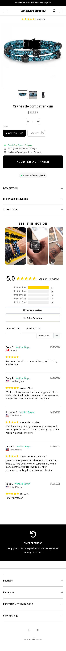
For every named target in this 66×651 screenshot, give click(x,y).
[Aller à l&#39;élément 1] (22, 94)
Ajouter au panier (33, 161)
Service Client (10, 615)
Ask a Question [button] (34, 318)
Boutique (8, 580)
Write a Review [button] (34, 310)
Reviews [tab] (11, 328)
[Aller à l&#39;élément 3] (43, 94)
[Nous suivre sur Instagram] (37, 630)
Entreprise (8, 592)
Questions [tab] (31, 328)
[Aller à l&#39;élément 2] (33, 94)
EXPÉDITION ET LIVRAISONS (18, 604)
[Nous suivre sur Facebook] (28, 630)
